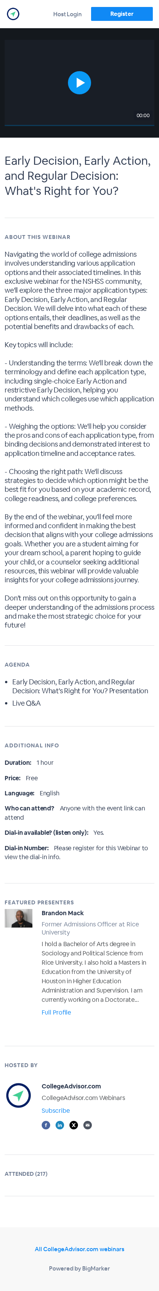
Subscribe (56, 1111)
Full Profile (56, 1012)
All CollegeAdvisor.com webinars (79, 1249)
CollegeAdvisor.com (71, 1086)
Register (121, 13)
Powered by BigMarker (79, 1268)
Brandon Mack (63, 913)
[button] (79, 83)
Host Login (67, 14)
